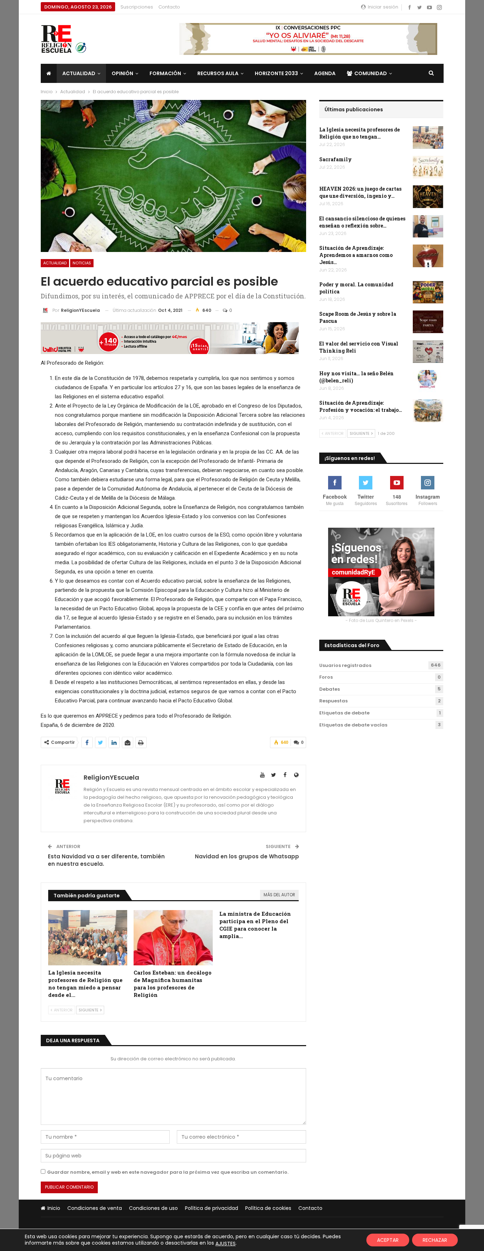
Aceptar (388, 1240)
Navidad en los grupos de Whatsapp (247, 856)
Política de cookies (268, 1208)
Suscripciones (136, 7)
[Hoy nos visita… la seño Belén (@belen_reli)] (428, 381)
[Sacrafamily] (428, 167)
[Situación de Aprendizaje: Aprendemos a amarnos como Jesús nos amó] (428, 256)
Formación (165, 73)
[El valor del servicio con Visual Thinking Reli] (428, 351)
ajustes (225, 1243)
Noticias (82, 263)
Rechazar (435, 1240)
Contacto (169, 7)
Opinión (122, 73)
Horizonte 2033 (276, 73)
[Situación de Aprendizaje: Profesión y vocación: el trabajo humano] (428, 410)
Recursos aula (217, 73)
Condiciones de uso (153, 1208)
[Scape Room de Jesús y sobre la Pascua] (428, 321)
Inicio (53, 1208)
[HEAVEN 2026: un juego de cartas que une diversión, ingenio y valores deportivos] (428, 196)
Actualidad (78, 73)
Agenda (325, 73)
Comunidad (370, 73)
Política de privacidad (211, 1208)
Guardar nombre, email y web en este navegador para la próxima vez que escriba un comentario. (167, 1172)
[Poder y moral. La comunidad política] (428, 292)
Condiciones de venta (94, 1208)
